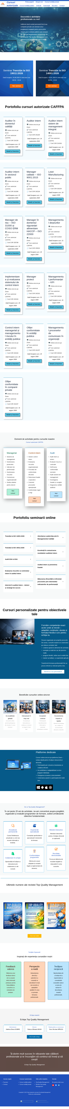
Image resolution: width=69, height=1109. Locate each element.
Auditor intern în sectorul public (12, 174)
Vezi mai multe (34, 936)
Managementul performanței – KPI (56, 279)
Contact (5, 1084)
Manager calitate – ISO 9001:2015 (34, 174)
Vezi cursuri (13, 492)
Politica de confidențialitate (34, 1094)
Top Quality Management (42, 1082)
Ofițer (29, 327)
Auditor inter (33, 120)
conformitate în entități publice (33, 333)
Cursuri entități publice (25, 1082)
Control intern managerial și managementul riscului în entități (12, 333)
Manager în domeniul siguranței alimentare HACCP (33, 226)
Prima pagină (29, 2)
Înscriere (5, 1082)
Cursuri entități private (25, 1084)
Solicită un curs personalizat (53, 671)
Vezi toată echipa (34, 1036)
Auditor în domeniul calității (10, 123)
